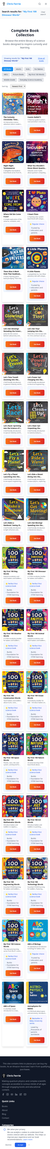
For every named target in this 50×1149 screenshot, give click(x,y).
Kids (28, 69)
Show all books (41, 59)
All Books (7, 69)
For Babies (38, 69)
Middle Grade (9, 80)
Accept (20, 1145)
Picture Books (18, 74)
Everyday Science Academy (31, 80)
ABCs (6, 74)
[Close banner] (29, 1144)
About (5, 1110)
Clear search (43, 13)
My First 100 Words (36, 74)
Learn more (27, 1139)
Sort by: (5, 86)
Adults (18, 69)
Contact (5, 1118)
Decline (8, 1145)
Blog (4, 1114)
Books (5, 1106)
